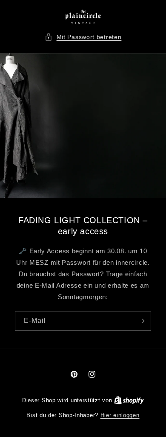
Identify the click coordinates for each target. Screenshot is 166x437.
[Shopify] (129, 400)
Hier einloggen (120, 415)
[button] (83, 37)
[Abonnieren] (141, 321)
